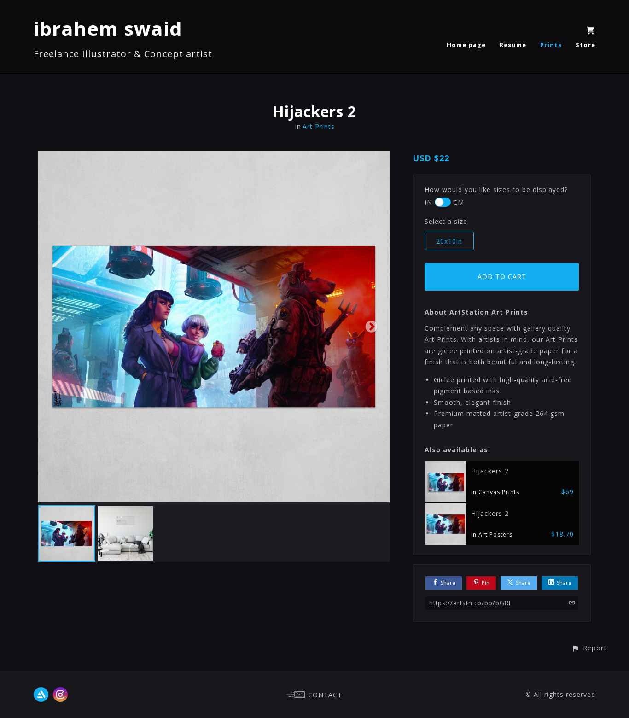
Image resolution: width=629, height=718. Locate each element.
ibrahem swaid (108, 28)
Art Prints (319, 126)
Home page (466, 45)
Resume (513, 45)
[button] (589, 647)
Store (585, 45)
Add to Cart (502, 276)
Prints (551, 45)
